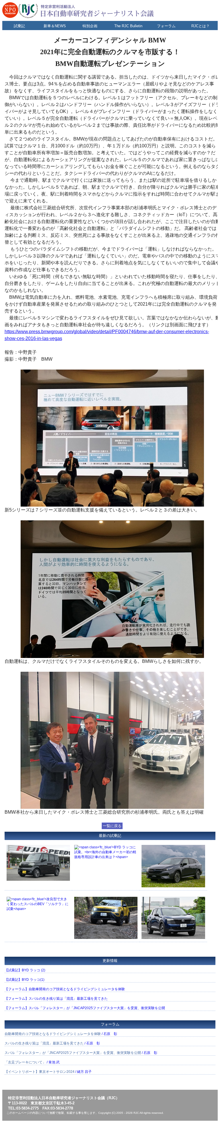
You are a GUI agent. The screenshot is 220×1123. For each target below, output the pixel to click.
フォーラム (166, 26)
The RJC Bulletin (128, 26)
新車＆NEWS (55, 26)
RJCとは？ (200, 26)
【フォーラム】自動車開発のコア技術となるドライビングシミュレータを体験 (65, 989)
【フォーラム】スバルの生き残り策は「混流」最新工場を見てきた (56, 999)
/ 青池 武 (32, 1062)
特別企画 (89, 26)
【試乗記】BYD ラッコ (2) (25, 970)
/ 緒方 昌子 (48, 1072)
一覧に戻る (112, 826)
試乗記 (19, 26)
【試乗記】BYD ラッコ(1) (24, 980)
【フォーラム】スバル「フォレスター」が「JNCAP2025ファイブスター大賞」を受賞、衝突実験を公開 (85, 1008)
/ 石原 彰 (61, 1034)
